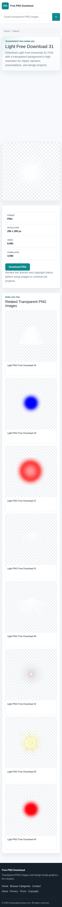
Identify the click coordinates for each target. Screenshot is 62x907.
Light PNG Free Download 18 (21, 433)
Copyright (33, 891)
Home (7, 31)
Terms (23, 891)
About (5, 891)
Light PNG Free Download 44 (21, 839)
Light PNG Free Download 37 (21, 500)
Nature (16, 31)
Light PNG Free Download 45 (21, 771)
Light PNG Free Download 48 (21, 636)
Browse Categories (20, 886)
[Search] (56, 17)
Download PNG (17, 267)
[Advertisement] (31, 106)
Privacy (14, 891)
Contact (36, 886)
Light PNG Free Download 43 (21, 365)
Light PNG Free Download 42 (21, 704)
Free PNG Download (13, 870)
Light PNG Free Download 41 (21, 568)
